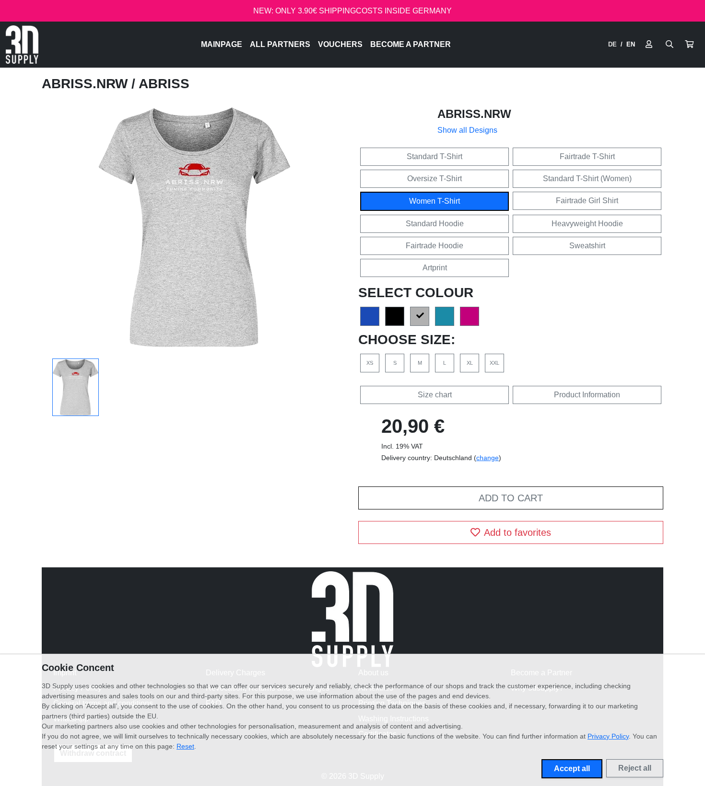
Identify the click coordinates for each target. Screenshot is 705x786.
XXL (494, 363)
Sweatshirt (587, 246)
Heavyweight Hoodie (587, 224)
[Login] (649, 44)
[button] (689, 44)
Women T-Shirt (434, 201)
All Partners (280, 44)
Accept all (572, 768)
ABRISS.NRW (86, 83)
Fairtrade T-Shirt (587, 156)
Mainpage (221, 44)
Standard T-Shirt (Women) (587, 178)
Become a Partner (410, 44)
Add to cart (511, 498)
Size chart (435, 395)
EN (630, 44)
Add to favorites (517, 532)
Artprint (435, 268)
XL (470, 363)
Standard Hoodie (435, 224)
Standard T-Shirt (434, 156)
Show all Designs (467, 130)
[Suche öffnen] (669, 44)
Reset (185, 746)
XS (369, 363)
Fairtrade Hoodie (434, 246)
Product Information (587, 395)
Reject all (634, 768)
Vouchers (340, 44)
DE (612, 44)
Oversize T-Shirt (434, 178)
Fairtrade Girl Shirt (587, 200)
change (487, 458)
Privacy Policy (608, 736)
